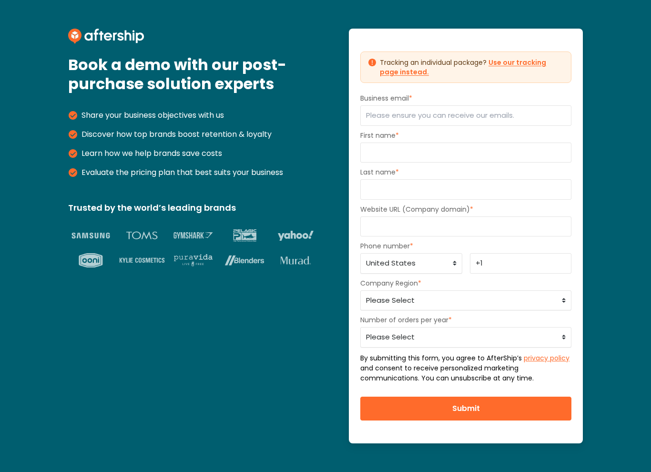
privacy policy (547, 358)
